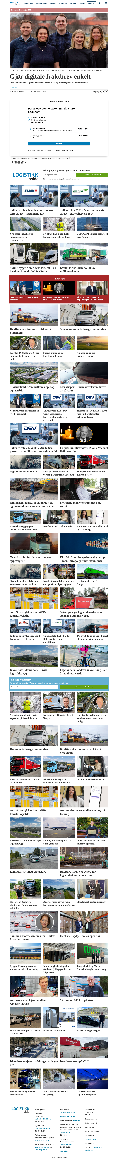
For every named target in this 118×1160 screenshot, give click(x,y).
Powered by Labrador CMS (59, 1157)
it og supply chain (47, 158)
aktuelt (35, 158)
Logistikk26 (28, 3)
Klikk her (76, 1120)
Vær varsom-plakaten (42, 1147)
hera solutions (63, 158)
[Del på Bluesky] (106, 91)
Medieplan (63, 1151)
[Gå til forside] (15, 3)
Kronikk (53, 3)
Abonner (82, 3)
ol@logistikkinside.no (42, 1128)
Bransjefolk (63, 3)
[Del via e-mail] (100, 91)
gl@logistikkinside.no (43, 1119)
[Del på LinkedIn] (97, 91)
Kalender (73, 3)
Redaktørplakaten (41, 1150)
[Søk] (99, 3)
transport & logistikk (20, 158)
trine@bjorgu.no (65, 1132)
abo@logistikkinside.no (68, 1116)
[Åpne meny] (106, 3)
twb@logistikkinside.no (43, 1140)
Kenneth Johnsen (91, 1139)
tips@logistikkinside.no (68, 1112)
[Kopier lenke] (103, 91)
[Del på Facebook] (94, 91)
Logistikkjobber (41, 3)
